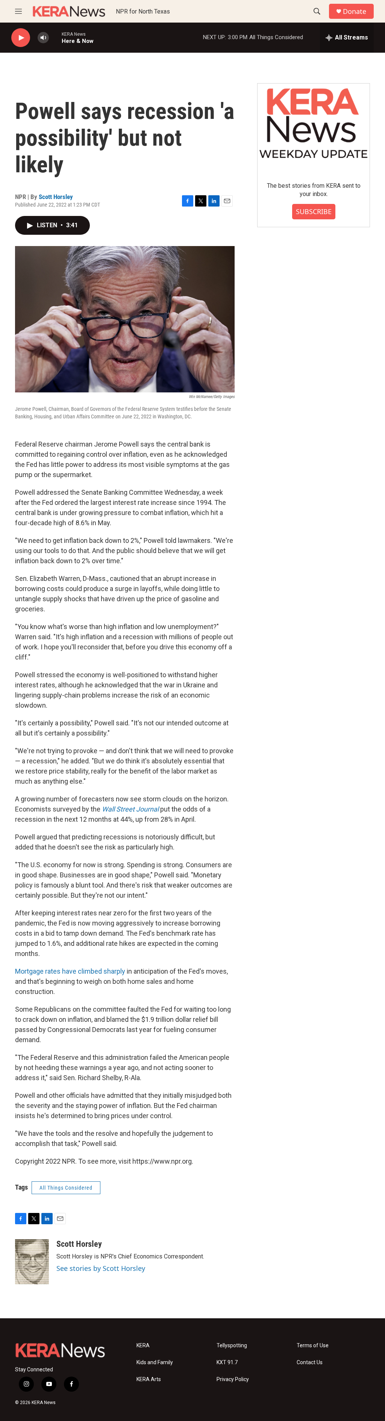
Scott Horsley (56, 197)
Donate (354, 11)
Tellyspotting (232, 1345)
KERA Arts (148, 1379)
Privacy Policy (233, 1379)
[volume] (43, 37)
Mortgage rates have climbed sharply (70, 971)
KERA (143, 1345)
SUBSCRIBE (314, 211)
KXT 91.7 (227, 1362)
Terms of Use (313, 1345)
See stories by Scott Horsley (100, 1268)
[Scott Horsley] (32, 1261)
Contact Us (310, 1362)
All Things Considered (65, 1188)
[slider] (55, 37)
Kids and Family (154, 1362)
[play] (21, 37)
